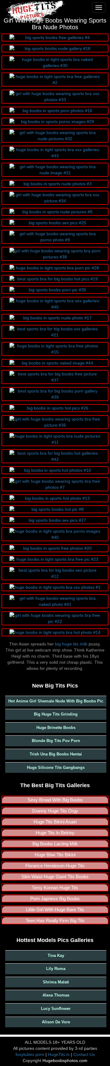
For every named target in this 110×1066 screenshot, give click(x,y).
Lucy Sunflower (56, 1008)
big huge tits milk (71, 643)
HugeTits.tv (59, 1054)
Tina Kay (56, 955)
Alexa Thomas (55, 995)
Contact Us (84, 1054)
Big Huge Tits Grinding (56, 714)
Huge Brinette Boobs (55, 727)
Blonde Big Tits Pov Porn (56, 740)
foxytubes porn (30, 1054)
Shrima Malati (56, 982)
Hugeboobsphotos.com (64, 1060)
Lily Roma (55, 968)
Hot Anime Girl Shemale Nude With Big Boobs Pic (55, 701)
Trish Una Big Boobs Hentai (56, 754)
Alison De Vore (56, 1022)
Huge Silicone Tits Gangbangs (56, 767)
